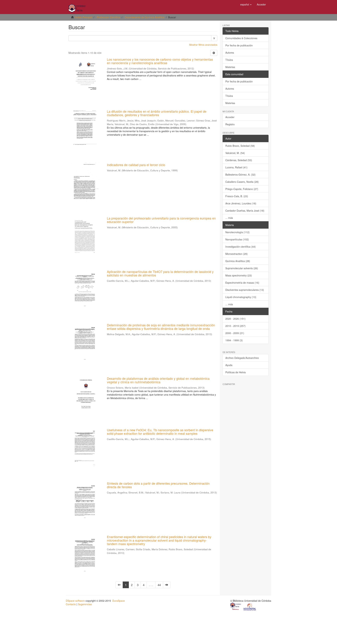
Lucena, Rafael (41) (236, 167)
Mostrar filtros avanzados (203, 44)
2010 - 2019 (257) (235, 326)
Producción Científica (108, 17)
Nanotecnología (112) (237, 232)
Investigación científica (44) (240, 246)
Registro (230, 124)
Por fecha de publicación (239, 45)
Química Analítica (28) (237, 261)
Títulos (229, 60)
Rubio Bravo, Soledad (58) (240, 145)
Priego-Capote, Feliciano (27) (241, 189)
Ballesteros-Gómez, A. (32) (240, 174)
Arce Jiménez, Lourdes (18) (240, 203)
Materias (230, 67)
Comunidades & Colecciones (241, 38)
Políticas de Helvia (235, 372)
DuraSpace (118, 600)
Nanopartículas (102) (237, 239)
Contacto (71, 604)
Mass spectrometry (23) (238, 275)
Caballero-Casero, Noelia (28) (242, 181)
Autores (229, 52)
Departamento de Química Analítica (144, 17)
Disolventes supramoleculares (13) (244, 290)
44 (159, 585)
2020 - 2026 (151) (235, 318)
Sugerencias (85, 604)
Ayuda (228, 365)
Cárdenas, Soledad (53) (238, 160)
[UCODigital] (250, 606)
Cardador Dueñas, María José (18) (244, 210)
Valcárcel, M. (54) (235, 153)
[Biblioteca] (236, 606)
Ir (214, 38)
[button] (246, 4)
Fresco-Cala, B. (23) (236, 196)
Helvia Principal (83, 17)
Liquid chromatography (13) (240, 297)
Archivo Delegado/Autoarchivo (242, 358)
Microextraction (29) (236, 254)
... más (229, 217)
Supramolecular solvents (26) (241, 268)
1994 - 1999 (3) (234, 340)
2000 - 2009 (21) (234, 333)
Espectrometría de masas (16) (242, 282)
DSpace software (75, 600)
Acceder (229, 117)
